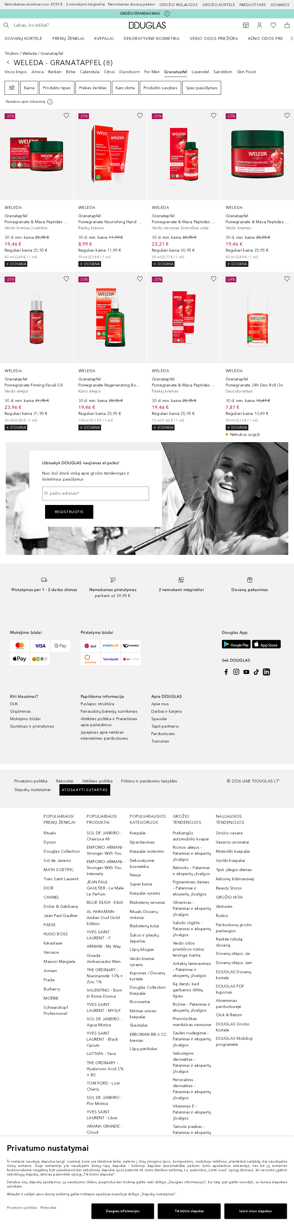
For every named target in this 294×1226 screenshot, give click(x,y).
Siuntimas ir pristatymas (32, 726)
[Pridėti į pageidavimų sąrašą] (66, 116)
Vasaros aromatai (232, 842)
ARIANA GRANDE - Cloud (104, 1129)
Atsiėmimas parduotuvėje (228, 1003)
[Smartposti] (110, 646)
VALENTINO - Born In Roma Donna (104, 993)
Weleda (29, 53)
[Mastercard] (19, 646)
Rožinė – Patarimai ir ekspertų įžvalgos (191, 1007)
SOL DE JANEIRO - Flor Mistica (104, 1100)
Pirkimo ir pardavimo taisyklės (149, 781)
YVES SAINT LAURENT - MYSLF (104, 1007)
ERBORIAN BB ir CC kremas (148, 1037)
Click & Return (229, 1015)
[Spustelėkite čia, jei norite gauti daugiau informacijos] (167, 14)
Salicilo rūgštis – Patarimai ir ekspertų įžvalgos (192, 928)
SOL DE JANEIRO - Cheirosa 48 (104, 836)
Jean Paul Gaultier (61, 915)
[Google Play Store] (236, 644)
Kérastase (53, 943)
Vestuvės (224, 906)
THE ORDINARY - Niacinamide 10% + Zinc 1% (105, 975)
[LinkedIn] (266, 672)
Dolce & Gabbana (61, 906)
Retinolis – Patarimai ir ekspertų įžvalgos (191, 870)
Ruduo (222, 915)
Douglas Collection (62, 851)
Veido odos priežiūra (214, 38)
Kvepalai (103, 38)
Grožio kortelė (218, 5)
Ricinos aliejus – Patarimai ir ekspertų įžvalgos (192, 853)
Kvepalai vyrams (145, 893)
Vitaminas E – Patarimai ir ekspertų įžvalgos (192, 1112)
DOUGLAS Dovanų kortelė (234, 974)
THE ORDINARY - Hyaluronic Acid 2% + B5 (105, 1068)
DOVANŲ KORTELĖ (23, 38)
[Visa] (40, 646)
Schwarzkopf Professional (56, 1010)
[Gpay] (60, 646)
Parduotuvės (252, 5)
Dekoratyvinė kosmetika (151, 38)
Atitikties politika (97, 781)
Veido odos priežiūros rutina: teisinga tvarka (189, 949)
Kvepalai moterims (147, 851)
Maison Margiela (59, 961)
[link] (36, 188)
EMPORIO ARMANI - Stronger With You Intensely (105, 867)
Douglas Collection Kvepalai (148, 990)
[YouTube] (246, 672)
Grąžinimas (20, 711)
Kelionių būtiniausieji (235, 879)
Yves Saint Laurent (61, 879)
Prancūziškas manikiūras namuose (192, 1021)
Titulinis (12, 53)
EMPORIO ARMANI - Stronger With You (105, 850)
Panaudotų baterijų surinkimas (109, 711)
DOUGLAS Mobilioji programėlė (234, 1041)
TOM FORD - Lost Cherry (103, 1086)
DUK (14, 704)
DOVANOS (280, 5)
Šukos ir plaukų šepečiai (144, 938)
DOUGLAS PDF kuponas (230, 989)
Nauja (135, 875)
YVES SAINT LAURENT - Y (99, 935)
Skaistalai (138, 1025)
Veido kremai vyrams (142, 961)
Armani (50, 970)
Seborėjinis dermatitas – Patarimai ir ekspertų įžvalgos (192, 1062)
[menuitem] (27, 38)
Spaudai (159, 718)
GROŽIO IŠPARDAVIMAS (140, 13)
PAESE (50, 924)
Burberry (52, 989)
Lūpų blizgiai (142, 949)
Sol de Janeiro (57, 860)
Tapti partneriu (165, 726)
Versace (51, 952)
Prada (49, 980)
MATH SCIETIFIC (59, 869)
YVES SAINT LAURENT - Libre (102, 1115)
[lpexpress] (131, 646)
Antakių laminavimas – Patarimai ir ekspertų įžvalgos (192, 969)
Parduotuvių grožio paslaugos (234, 927)
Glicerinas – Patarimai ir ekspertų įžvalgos (192, 908)
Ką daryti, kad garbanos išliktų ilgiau (188, 990)
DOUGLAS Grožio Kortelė (233, 1027)
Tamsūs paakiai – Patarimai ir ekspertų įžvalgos (192, 1132)
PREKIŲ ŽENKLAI (68, 38)
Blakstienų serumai (147, 902)
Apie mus (160, 704)
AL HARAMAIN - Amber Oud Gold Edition (103, 917)
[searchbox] (55, 25)
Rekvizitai (65, 781)
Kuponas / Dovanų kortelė (147, 976)
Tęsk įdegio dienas (234, 869)
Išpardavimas (142, 842)
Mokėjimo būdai (25, 718)
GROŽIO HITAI (229, 897)
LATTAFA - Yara (101, 1053)
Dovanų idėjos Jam (234, 962)
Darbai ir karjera (166, 711)
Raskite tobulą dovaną (229, 942)
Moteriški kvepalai (233, 851)
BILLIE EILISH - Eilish (105, 902)
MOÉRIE (51, 998)
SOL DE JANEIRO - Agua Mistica (104, 1022)
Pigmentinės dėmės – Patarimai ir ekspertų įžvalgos (191, 888)
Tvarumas (160, 741)
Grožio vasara (229, 833)
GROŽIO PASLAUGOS (178, 5)
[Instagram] (236, 672)
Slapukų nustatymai (32, 789)
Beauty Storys (229, 888)
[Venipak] (110, 659)
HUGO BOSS (56, 934)
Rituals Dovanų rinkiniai (144, 914)
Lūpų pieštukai (143, 1048)
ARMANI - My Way (104, 946)
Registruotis (69, 512)
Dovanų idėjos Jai (233, 953)
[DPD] (90, 646)
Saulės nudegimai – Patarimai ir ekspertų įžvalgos (192, 1039)
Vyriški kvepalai (230, 860)
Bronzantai (140, 1001)
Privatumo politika (31, 781)
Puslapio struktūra (98, 704)
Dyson (50, 842)
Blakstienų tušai (144, 926)
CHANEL (51, 897)
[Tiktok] (256, 672)
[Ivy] (40, 659)
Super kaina (141, 884)
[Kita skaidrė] (287, 38)
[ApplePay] (19, 659)
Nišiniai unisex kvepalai (143, 1014)
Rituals (50, 833)
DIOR (48, 888)
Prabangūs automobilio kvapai (191, 836)
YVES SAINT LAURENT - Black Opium (102, 1039)
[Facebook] (226, 672)
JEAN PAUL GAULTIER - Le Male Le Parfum (105, 888)
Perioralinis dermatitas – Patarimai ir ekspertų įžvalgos (192, 1088)
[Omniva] (90, 659)
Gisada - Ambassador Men (104, 958)
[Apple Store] (266, 644)
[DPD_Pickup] (131, 659)
